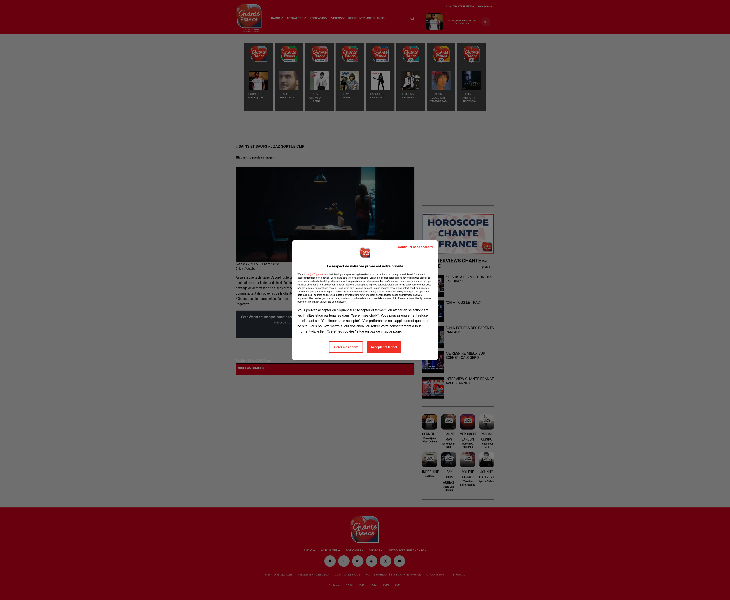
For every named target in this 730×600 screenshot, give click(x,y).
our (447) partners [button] (315, 274)
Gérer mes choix (346, 347)
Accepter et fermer (384, 347)
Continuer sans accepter (415, 247)
